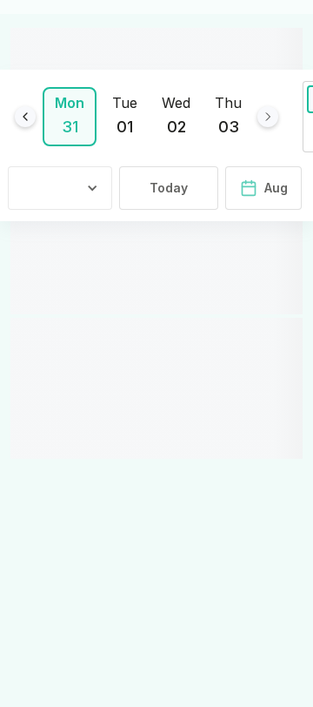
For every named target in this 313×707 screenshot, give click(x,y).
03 (228, 127)
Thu (228, 102)
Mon (69, 102)
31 (70, 127)
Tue (124, 102)
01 (125, 127)
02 (176, 127)
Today (169, 187)
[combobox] (63, 188)
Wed (176, 102)
